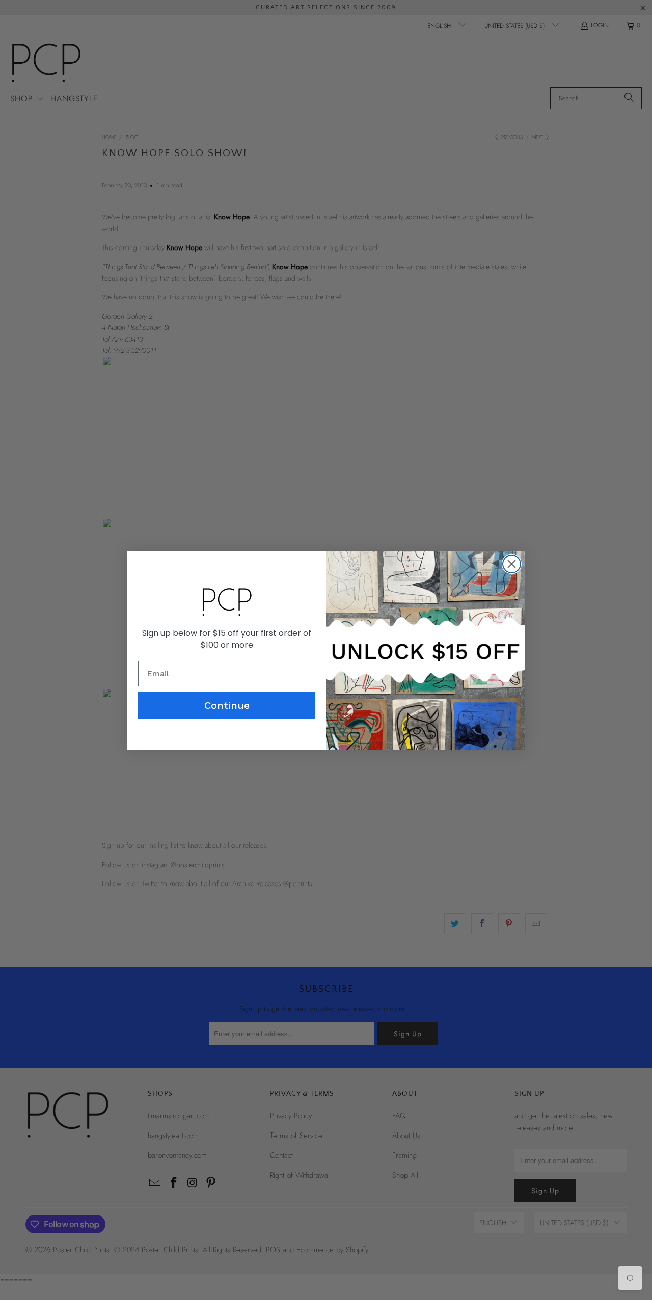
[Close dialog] (512, 564)
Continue (227, 705)
